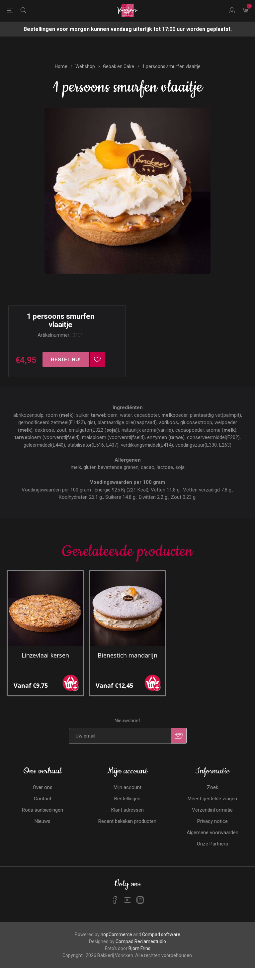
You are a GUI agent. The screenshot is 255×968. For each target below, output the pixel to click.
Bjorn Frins (139, 948)
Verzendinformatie (212, 810)
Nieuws (42, 821)
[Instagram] (140, 900)
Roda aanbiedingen (42, 810)
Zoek (212, 787)
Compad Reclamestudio (141, 941)
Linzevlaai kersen (45, 655)
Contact (42, 799)
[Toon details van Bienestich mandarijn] (127, 609)
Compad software (161, 934)
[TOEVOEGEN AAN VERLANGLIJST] (97, 359)
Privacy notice (212, 821)
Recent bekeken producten (127, 821)
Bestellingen (127, 799)
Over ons (42, 787)
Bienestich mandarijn (127, 655)
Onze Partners (212, 844)
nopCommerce (116, 934)
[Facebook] (115, 900)
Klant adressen (127, 810)
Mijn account (127, 787)
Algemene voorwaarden (212, 833)
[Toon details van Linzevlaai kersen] (45, 609)
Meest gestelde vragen (212, 799)
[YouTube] (127, 900)
